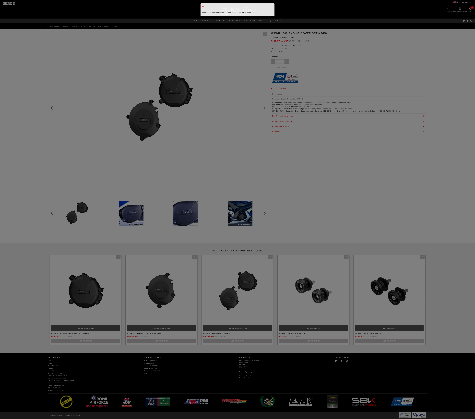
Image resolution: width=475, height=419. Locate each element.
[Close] (272, 6)
